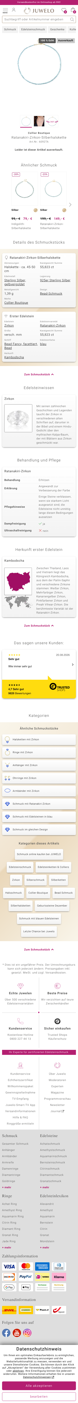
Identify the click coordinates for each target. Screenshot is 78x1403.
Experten (57, 1086)
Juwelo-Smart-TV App (20, 1105)
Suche (72, 19)
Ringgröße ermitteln (20, 1124)
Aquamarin (47, 1217)
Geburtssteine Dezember (52, 906)
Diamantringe (11, 1175)
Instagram (27, 1333)
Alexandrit (47, 1204)
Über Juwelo (57, 1074)
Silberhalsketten (21, 906)
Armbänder (9, 1156)
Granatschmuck (51, 1181)
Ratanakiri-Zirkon (53, 325)
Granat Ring (10, 1235)
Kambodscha (14, 357)
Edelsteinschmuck (33, 30)
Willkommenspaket (20, 1086)
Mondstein (47, 1241)
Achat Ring (9, 1204)
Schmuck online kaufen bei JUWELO (39, 854)
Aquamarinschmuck (53, 1156)
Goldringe (8, 1181)
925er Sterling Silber (55, 280)
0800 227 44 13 (20, 1039)
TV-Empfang (20, 1099)
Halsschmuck (13, 893)
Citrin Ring (9, 1223)
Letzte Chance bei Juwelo (39, 931)
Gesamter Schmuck (15, 1144)
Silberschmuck (36, 880)
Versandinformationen (20, 1111)
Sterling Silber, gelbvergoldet (15, 282)
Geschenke (57, 30)
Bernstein (46, 1223)
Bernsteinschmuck (52, 1163)
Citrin (44, 1229)
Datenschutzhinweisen (37, 1377)
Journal (56, 1111)
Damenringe (10, 1169)
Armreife (8, 1163)
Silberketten (58, 880)
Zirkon (9, 325)
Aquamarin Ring (13, 1217)
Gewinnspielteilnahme (20, 1093)
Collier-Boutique (38, 893)
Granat (44, 1235)
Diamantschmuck (52, 1175)
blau (43, 344)
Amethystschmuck (52, 1150)
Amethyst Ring (12, 1210)
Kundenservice (20, 1074)
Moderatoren (57, 1080)
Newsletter (57, 1105)
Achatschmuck (50, 1144)
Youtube (17, 1333)
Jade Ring (9, 1241)
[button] (5, 10)
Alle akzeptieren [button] (39, 1386)
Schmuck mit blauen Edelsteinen (39, 919)
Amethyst (46, 1210)
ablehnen (18, 1371)
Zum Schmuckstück (37, 375)
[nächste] (70, 205)
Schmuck (10, 30)
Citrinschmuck (50, 1169)
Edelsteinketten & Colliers (53, 867)
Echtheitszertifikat (20, 1080)
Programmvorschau (57, 1099)
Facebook (6, 1333)
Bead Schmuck (64, 893)
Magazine (57, 1093)
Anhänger (8, 1150)
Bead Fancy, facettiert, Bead (21, 346)
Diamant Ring (11, 1229)
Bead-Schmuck (51, 294)
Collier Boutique (16, 303)
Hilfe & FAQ (20, 1118)
